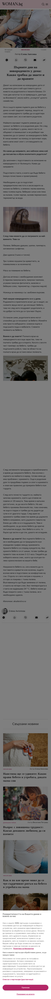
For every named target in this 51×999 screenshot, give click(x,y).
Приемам (26, 987)
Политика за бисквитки (23, 948)
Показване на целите (26, 994)
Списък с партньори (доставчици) (18, 979)
